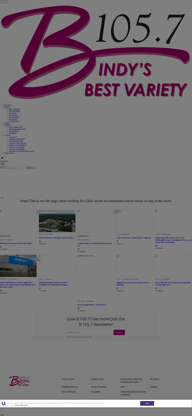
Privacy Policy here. (21, 405)
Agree (147, 403)
